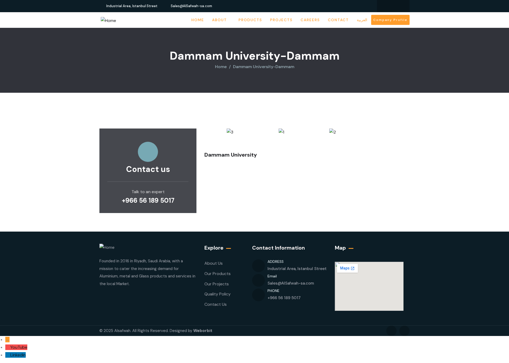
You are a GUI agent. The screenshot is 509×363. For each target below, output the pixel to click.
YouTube (18, 347)
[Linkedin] (388, 6)
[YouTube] (7, 347)
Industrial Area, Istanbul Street (297, 268)
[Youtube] (398, 6)
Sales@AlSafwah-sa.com (290, 283)
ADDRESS (275, 261)
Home (221, 66)
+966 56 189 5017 (148, 200)
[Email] (258, 280)
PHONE (273, 290)
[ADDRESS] (258, 265)
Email (272, 276)
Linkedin (18, 355)
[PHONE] (258, 295)
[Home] (108, 21)
